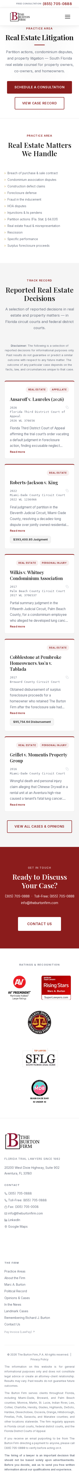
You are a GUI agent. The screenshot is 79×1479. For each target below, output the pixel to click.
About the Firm (14, 1278)
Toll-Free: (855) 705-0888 (54, 896)
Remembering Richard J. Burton (27, 1318)
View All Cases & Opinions (39, 826)
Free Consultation (44, 4)
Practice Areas (14, 1271)
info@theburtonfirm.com (39, 903)
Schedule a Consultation (39, 87)
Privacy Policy (39, 1359)
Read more (17, 451)
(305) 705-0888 (17, 896)
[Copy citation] (67, 408)
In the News (12, 1304)
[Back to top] (69, 1471)
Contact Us (39, 924)
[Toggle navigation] (67, 16)
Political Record (15, 1291)
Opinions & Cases (17, 1298)
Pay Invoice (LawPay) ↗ (19, 1332)
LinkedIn (13, 1220)
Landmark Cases (16, 1311)
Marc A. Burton (14, 1284)
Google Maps (17, 1226)
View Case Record (39, 103)
